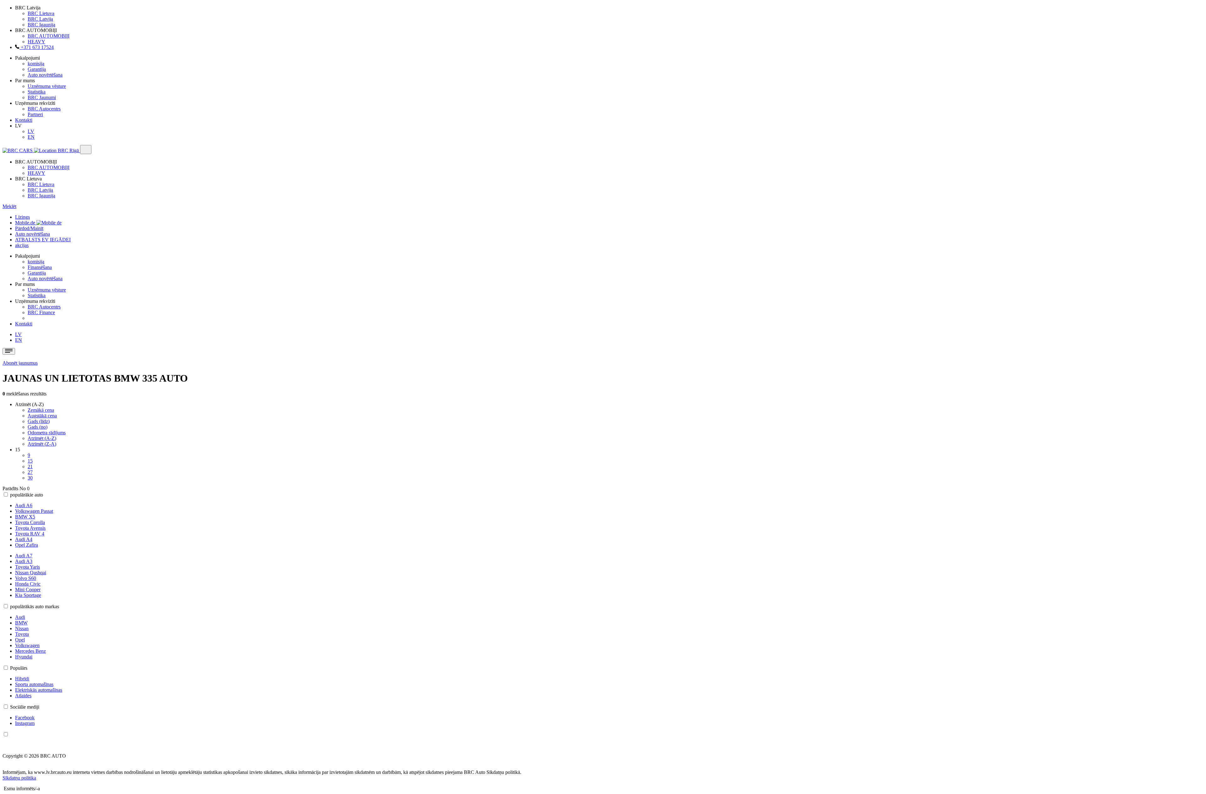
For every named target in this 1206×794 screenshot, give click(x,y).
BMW (21, 622)
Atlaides (23, 695)
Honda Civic (28, 584)
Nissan (22, 628)
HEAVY (36, 41)
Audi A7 (23, 555)
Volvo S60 (25, 578)
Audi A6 (23, 505)
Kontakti (23, 120)
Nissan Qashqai (30, 572)
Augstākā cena (42, 415)
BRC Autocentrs (44, 108)
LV (31, 131)
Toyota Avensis (30, 528)
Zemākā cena (41, 410)
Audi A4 (23, 539)
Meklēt (9, 206)
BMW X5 (25, 516)
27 (30, 472)
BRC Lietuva (41, 13)
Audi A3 (23, 561)
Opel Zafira (26, 545)
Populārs (18, 668)
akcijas (22, 245)
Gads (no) (37, 427)
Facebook (25, 717)
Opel (20, 639)
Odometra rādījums (47, 432)
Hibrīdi (22, 678)
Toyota (22, 634)
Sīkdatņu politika (19, 778)
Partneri (35, 114)
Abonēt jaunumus (20, 363)
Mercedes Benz (30, 651)
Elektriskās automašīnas (38, 690)
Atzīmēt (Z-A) (42, 444)
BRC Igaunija (41, 24)
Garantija (37, 69)
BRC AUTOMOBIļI (48, 36)
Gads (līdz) (39, 421)
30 (30, 477)
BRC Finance (41, 312)
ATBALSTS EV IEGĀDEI (43, 239)
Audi (20, 617)
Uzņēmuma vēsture (47, 86)
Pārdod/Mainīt (29, 228)
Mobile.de (25, 222)
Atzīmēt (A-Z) (42, 438)
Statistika (37, 91)
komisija (36, 63)
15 (30, 461)
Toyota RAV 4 (29, 533)
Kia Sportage (28, 595)
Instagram (25, 723)
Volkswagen (27, 645)
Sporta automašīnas (34, 684)
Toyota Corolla (30, 522)
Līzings (22, 217)
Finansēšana (40, 267)
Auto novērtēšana (45, 75)
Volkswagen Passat (34, 511)
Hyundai (23, 656)
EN (31, 137)
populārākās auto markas (34, 606)
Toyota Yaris (27, 567)
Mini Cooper (28, 589)
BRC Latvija (40, 19)
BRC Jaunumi (42, 97)
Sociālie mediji (24, 707)
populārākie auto (26, 494)
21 (30, 466)
